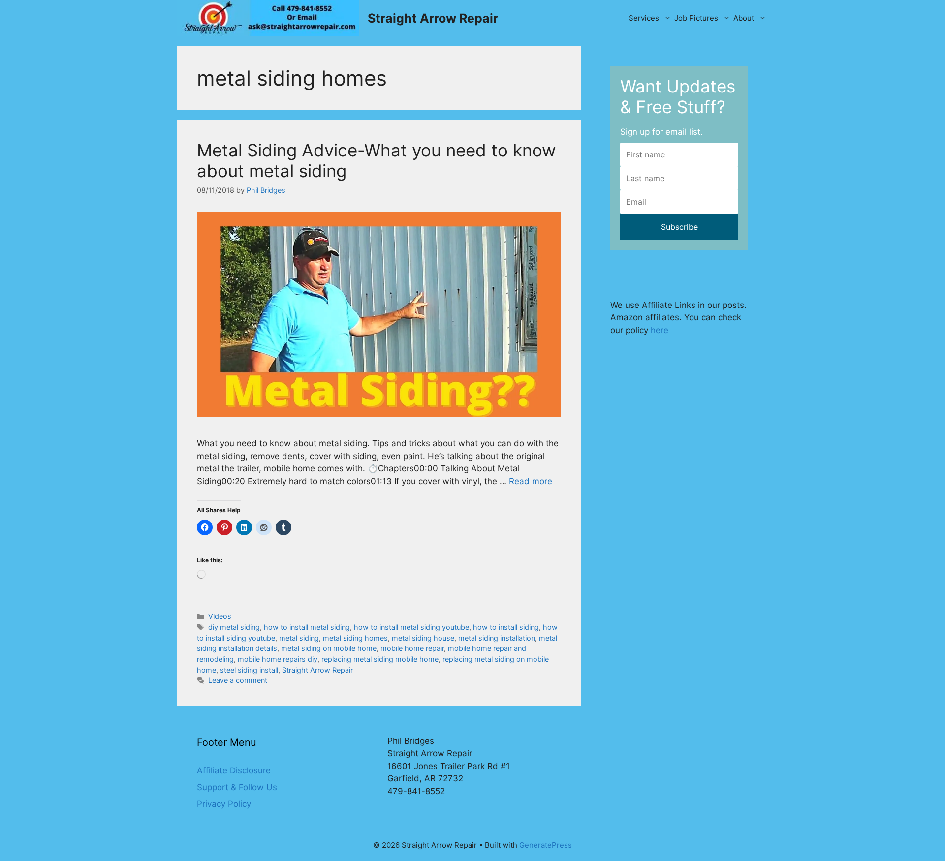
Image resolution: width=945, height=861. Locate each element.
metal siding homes (355, 638)
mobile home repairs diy (277, 659)
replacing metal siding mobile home (380, 659)
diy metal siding (234, 627)
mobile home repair (412, 648)
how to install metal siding (307, 627)
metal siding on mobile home (329, 648)
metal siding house (423, 638)
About (743, 18)
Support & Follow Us (237, 787)
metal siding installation (496, 638)
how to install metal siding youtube (411, 627)
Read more (530, 481)
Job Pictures (696, 18)
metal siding (299, 638)
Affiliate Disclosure (234, 770)
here (659, 330)
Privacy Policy (224, 804)
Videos (219, 616)
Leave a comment (237, 680)
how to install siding (506, 627)
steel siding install (249, 670)
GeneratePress (545, 845)
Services (644, 18)
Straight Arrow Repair (433, 18)
